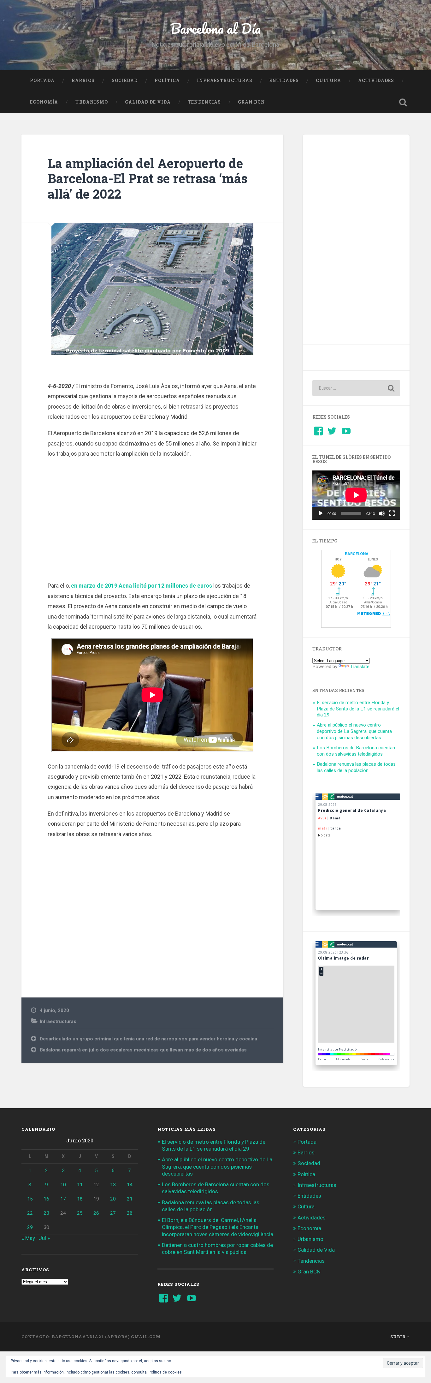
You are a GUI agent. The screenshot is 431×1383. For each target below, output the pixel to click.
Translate (359, 666)
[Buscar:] (356, 388)
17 (63, 1199)
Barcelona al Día (215, 28)
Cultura (328, 80)
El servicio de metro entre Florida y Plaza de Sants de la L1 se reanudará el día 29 (358, 709)
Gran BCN (251, 102)
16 (46, 1199)
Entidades (284, 80)
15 (30, 1199)
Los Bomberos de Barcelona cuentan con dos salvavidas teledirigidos (356, 751)
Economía (44, 102)
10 (63, 1185)
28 (130, 1213)
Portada (42, 80)
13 (113, 1185)
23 (46, 1213)
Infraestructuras (224, 80)
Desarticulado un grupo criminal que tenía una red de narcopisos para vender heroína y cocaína (148, 1039)
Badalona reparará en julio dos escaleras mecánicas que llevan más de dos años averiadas (143, 1050)
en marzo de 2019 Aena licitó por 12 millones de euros (141, 585)
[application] (356, 495)
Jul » (44, 1238)
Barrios (83, 80)
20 (113, 1199)
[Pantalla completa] (392, 513)
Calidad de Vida (148, 102)
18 (80, 1199)
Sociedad (125, 80)
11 (80, 1185)
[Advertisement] (152, 519)
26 (96, 1213)
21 (130, 1199)
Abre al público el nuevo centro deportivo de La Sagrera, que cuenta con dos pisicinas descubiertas (354, 731)
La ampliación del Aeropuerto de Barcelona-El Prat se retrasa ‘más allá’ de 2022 (147, 178)
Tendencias (204, 102)
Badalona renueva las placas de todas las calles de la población (356, 767)
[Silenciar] (382, 513)
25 (80, 1213)
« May (28, 1238)
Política (167, 80)
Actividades (376, 80)
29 (30, 1227)
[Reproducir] (320, 513)
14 (130, 1185)
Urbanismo (91, 102)
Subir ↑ (400, 1336)
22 (30, 1213)
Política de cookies (165, 1372)
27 (113, 1213)
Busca (403, 102)
